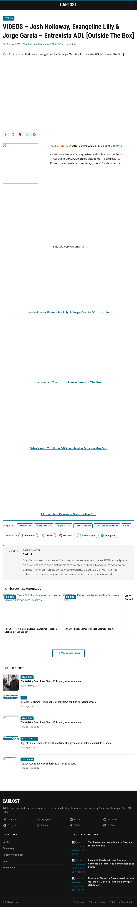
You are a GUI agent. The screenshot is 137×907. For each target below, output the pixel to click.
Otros (8, 18)
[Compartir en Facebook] (6, 134)
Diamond (116, 146)
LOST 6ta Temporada (107, 525)
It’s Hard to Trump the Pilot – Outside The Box (68, 382)
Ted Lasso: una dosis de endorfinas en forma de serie (48, 763)
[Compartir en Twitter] (13, 134)
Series (6, 841)
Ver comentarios (70, 652)
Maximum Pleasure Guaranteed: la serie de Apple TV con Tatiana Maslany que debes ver (111, 881)
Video (126, 525)
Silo (24, 697)
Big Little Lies (29, 739)
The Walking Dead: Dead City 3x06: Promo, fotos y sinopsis (51, 681)
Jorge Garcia (63, 525)
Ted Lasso (27, 759)
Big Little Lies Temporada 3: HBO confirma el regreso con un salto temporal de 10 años (66, 743)
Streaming (8, 848)
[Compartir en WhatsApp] (27, 134)
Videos (6, 861)
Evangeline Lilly (44, 525)
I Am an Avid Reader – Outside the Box (68, 514)
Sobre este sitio (97, 902)
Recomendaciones (13, 854)
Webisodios (9, 867)
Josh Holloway (83, 525)
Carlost (11, 801)
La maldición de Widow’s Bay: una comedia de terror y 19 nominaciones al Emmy (111, 863)
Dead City (27, 677)
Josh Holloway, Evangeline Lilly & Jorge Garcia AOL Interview (68, 312)
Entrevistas (25, 525)
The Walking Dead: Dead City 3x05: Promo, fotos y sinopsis (51, 722)
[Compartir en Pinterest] (20, 134)
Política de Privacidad (121, 902)
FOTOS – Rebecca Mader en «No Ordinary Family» (89, 629)
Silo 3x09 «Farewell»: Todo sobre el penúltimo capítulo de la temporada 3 (58, 702)
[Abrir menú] (131, 5)
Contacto (78, 902)
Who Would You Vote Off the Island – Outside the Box (68, 448)
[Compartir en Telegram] (34, 134)
